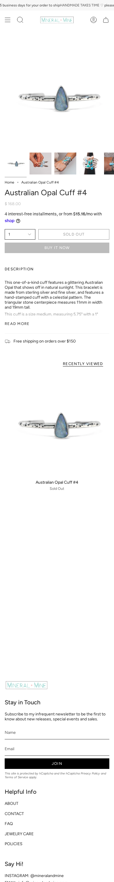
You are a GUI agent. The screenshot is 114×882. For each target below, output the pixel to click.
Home (9, 182)
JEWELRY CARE (19, 833)
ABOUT (11, 803)
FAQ (9, 823)
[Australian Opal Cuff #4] (57, 424)
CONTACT (14, 813)
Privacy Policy (90, 773)
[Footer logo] (27, 685)
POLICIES (14, 843)
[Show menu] (7, 20)
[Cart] (106, 20)
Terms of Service (16, 777)
